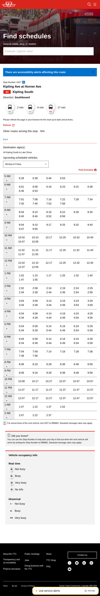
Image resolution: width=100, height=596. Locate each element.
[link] (50, 72)
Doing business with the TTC (34, 567)
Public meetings (32, 554)
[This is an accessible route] (23, 82)
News (49, 554)
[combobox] (48, 51)
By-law (14, 586)
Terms (5, 586)
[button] (89, 590)
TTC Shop (51, 560)
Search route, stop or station (19, 43)
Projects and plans (11, 569)
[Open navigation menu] (94, 4)
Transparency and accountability (11, 561)
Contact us (82, 555)
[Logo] (8, 4)
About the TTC (10, 554)
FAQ (48, 566)
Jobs (27, 560)
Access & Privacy (28, 586)
